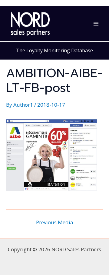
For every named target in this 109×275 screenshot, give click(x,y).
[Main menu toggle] (96, 24)
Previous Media (54, 222)
